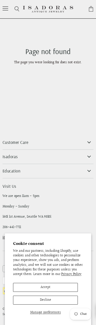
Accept (45, 287)
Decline (45, 300)
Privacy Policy (71, 274)
